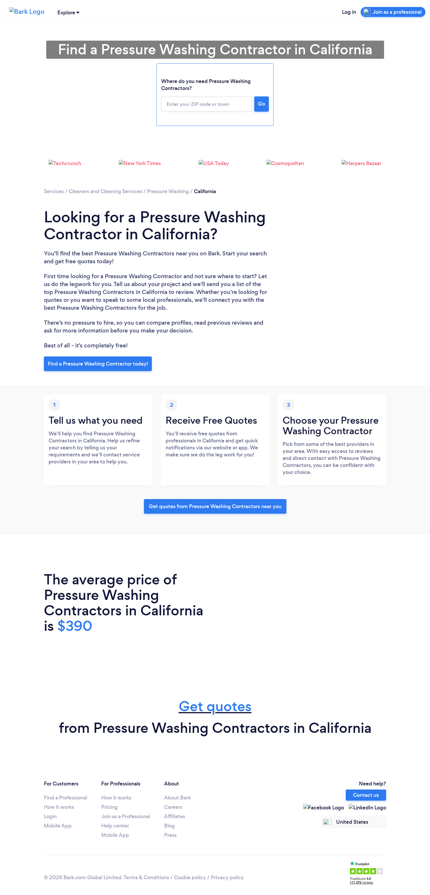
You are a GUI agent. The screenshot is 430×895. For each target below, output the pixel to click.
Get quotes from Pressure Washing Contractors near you (215, 506)
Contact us (366, 795)
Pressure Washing (168, 191)
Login (50, 816)
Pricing (109, 807)
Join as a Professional (125, 816)
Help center (115, 825)
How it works (59, 807)
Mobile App (58, 825)
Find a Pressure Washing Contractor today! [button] (98, 363)
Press (170, 835)
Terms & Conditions (146, 877)
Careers (173, 807)
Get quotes (215, 706)
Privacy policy (227, 877)
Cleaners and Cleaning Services (105, 191)
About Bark (177, 797)
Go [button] (261, 103)
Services (54, 191)
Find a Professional (65, 797)
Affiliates (174, 816)
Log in (349, 11)
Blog (169, 825)
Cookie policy (190, 877)
